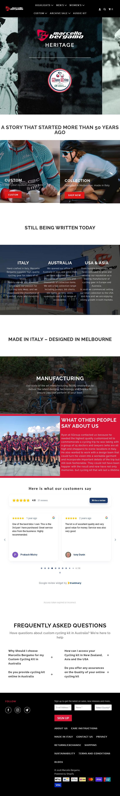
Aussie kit (80, 13)
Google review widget (51, 582)
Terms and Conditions (94, 753)
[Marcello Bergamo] (14, 8)
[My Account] (100, 9)
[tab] (41, 568)
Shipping (91, 745)
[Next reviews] (115, 539)
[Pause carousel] (60, 572)
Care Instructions (84, 728)
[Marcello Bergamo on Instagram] (18, 710)
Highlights (43, 5)
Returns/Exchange (67, 745)
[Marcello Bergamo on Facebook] (9, 710)
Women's (76, 5)
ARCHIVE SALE (59, 13)
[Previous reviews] (4, 539)
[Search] (105, 9)
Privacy (101, 736)
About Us (61, 728)
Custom (39, 13)
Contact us (84, 736)
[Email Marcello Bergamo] (27, 710)
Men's (60, 5)
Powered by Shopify (64, 774)
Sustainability (64, 753)
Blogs (58, 761)
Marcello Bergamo (71, 770)
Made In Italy (63, 736)
